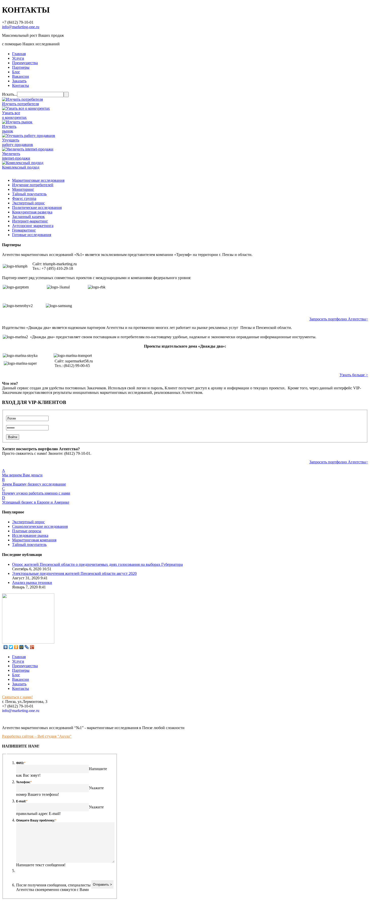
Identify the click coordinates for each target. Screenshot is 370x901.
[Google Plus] (32, 647)
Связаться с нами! (17, 697)
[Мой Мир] (21, 647)
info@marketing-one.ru (20, 27)
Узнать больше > (354, 375)
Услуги (18, 58)
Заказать (19, 81)
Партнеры (20, 67)
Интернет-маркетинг (30, 221)
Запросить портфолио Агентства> (338, 319)
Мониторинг (23, 189)
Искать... (9, 94)
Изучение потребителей (32, 185)
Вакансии (20, 76)
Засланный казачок (28, 216)
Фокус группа (24, 198)
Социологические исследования (40, 526)
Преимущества (25, 63)
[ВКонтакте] (5, 647)
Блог (16, 72)
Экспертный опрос (28, 203)
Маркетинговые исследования (38, 180)
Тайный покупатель (29, 194)
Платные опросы (26, 531)
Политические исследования (37, 207)
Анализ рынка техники (32, 582)
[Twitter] (11, 647)
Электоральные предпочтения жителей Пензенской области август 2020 (74, 573)
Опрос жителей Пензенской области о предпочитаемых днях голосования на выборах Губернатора (97, 564)
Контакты (20, 85)
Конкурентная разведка (32, 212)
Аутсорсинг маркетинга (32, 225)
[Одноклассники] (16, 647)
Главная (19, 54)
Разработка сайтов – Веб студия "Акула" (36, 736)
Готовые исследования (31, 235)
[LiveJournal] (26, 647)
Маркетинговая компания (34, 540)
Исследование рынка (30, 535)
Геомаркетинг (24, 230)
